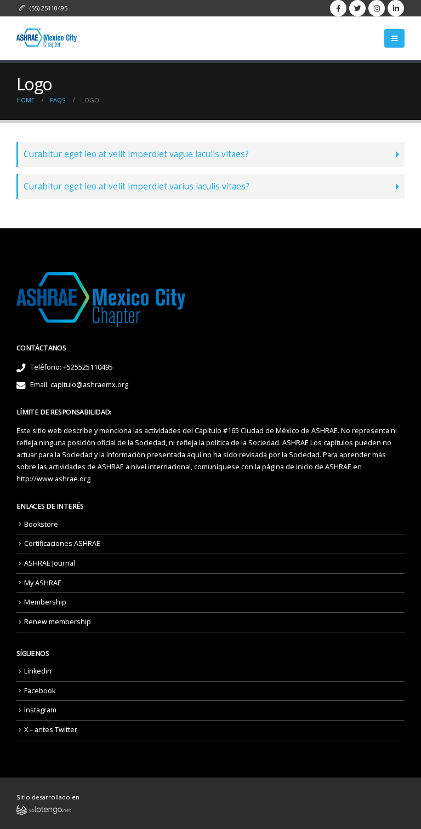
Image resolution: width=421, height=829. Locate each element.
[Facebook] (338, 8)
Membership (45, 602)
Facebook (39, 690)
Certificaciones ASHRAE (62, 543)
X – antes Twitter (50, 729)
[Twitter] (357, 8)
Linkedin (38, 671)
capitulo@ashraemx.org (89, 384)
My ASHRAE (42, 583)
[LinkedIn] (396, 8)
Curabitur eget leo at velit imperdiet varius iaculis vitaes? (136, 186)
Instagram (40, 710)
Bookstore (41, 524)
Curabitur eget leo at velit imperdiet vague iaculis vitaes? (136, 154)
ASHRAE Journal (49, 563)
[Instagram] (376, 8)
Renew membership (57, 621)
